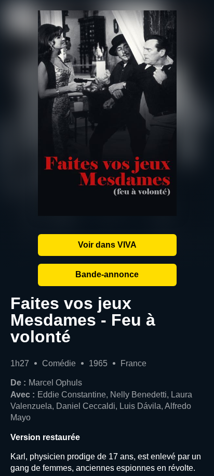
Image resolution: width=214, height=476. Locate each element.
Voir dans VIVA (107, 244)
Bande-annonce (107, 274)
